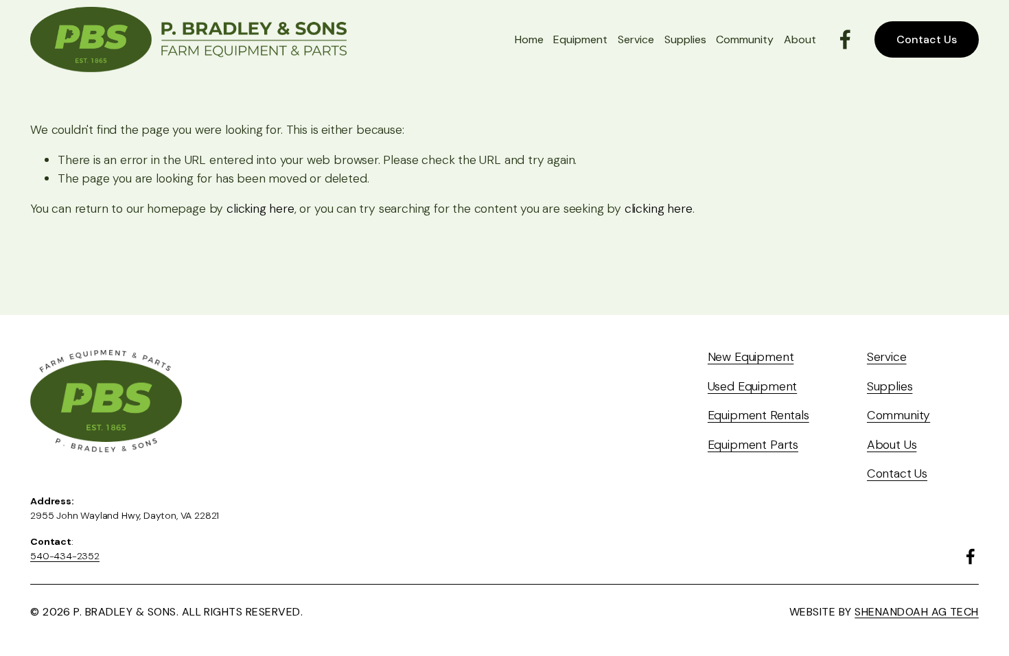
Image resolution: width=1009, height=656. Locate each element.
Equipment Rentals (758, 415)
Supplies (685, 39)
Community (745, 39)
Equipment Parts (753, 444)
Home (529, 39)
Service (636, 39)
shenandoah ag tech (917, 612)
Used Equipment (753, 386)
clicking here (260, 208)
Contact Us (926, 39)
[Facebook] (845, 39)
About (800, 39)
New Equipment (751, 356)
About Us (892, 444)
